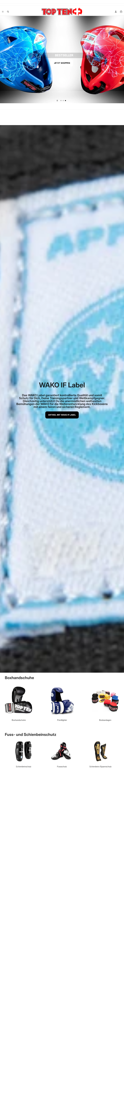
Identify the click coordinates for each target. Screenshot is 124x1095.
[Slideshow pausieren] (57, 100)
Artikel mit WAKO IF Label (62, 415)
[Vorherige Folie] (4, 59)
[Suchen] (8, 11)
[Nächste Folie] (120, 59)
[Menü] (3, 11)
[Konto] (115, 11)
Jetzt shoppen (62, 63)
